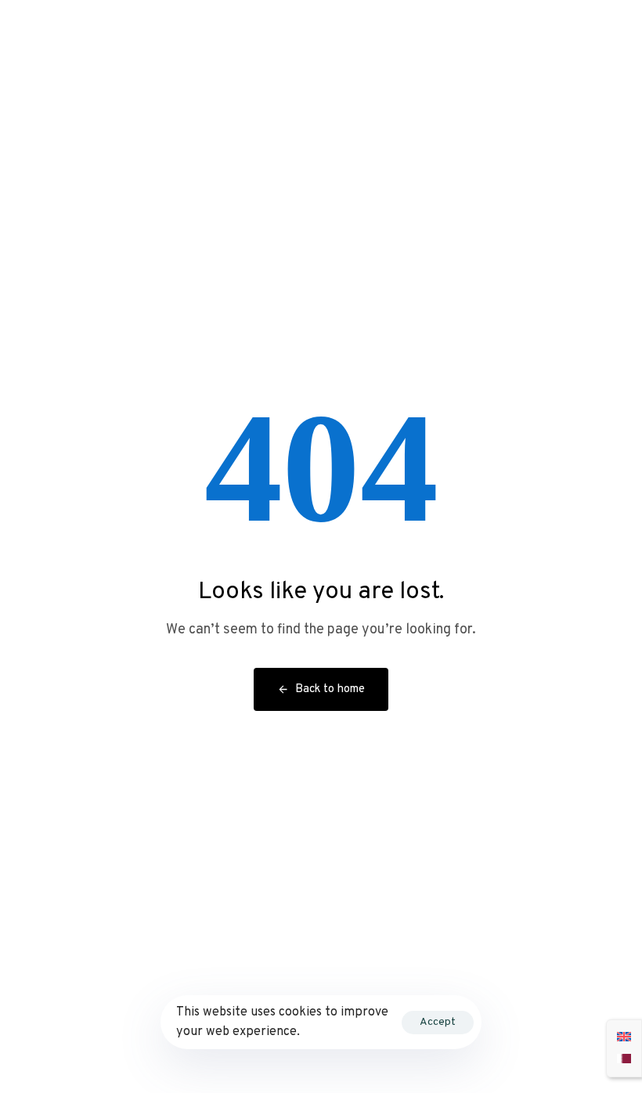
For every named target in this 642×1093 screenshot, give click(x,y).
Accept (438, 1022)
